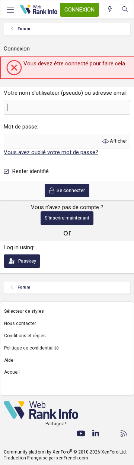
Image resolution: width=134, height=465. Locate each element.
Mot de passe (20, 126)
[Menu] (10, 10)
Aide (8, 360)
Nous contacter (20, 323)
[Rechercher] (125, 9)
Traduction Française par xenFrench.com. (46, 458)
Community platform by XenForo (65, 452)
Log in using (18, 247)
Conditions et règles (25, 335)
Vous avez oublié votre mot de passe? (51, 152)
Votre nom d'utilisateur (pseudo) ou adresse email (65, 93)
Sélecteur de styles (24, 311)
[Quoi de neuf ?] (110, 9)
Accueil (12, 372)
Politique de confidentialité (31, 348)
